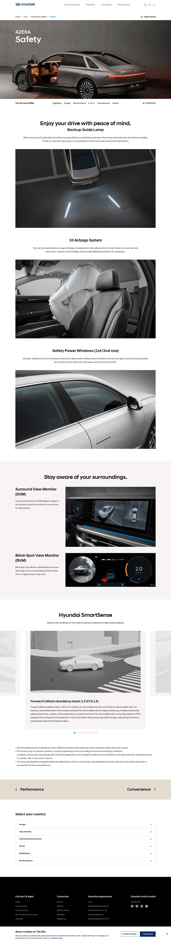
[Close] (167, 934)
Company (106, 4)
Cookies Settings (129, 934)
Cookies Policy (57, 938)
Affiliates (61, 915)
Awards (60, 906)
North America (26, 861)
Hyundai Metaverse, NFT (98, 919)
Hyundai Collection (96, 910)
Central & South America (30, 839)
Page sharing (150, 17)
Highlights (57, 103)
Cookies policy (21, 910)
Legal (17, 902)
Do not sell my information (26, 915)
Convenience (103, 103)
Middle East (24, 853)
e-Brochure (151, 103)
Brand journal (72, 4)
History (60, 902)
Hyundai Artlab (94, 915)
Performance (79, 103)
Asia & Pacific (25, 832)
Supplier (60, 919)
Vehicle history (63, 910)
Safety (91, 103)
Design (67, 103)
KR (149, 5)
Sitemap (19, 919)
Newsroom (124, 4)
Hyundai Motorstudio (97, 906)
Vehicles (90, 4)
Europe (22, 824)
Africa (22, 846)
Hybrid (115, 103)
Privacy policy (21, 906)
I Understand (148, 934)
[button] (74, 733)
